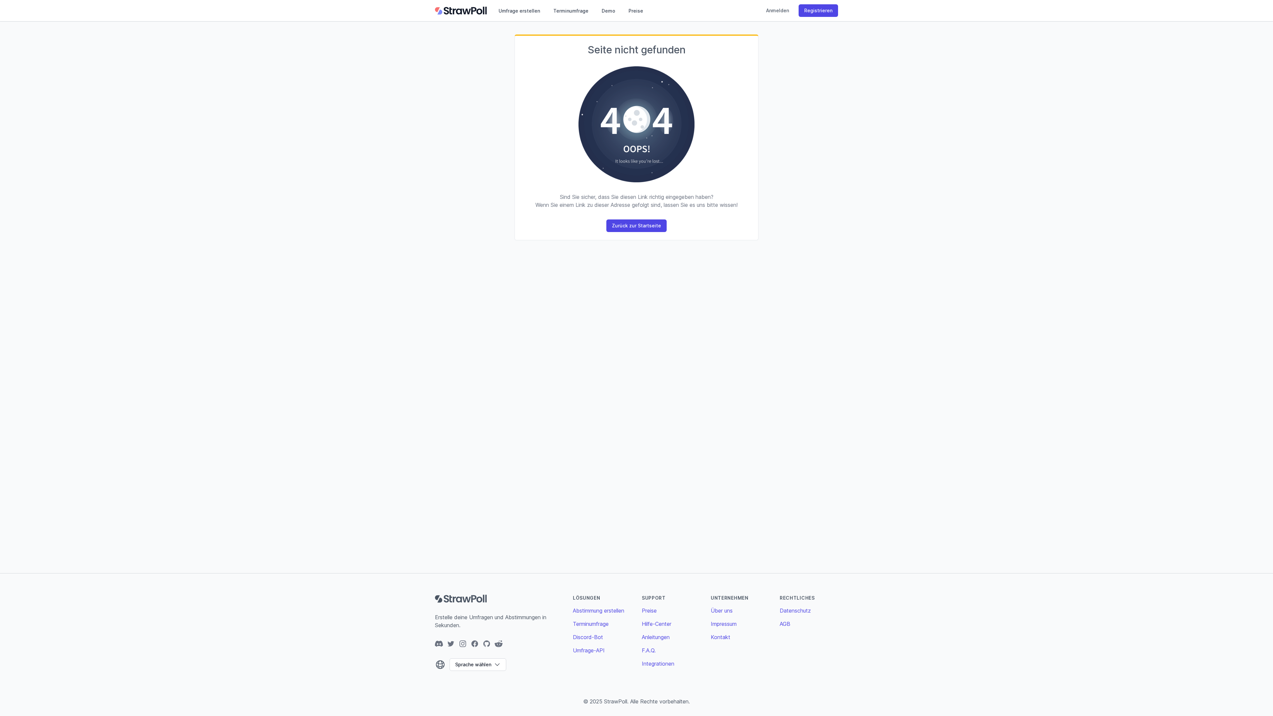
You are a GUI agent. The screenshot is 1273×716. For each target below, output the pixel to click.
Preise (636, 11)
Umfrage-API (589, 650)
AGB (785, 624)
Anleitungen (656, 637)
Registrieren (818, 10)
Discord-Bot (588, 637)
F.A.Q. (649, 650)
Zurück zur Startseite (636, 225)
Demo (608, 11)
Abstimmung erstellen (598, 610)
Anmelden (777, 10)
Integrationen (658, 663)
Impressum (724, 624)
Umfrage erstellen (519, 11)
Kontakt (720, 637)
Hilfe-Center (656, 624)
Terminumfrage (570, 11)
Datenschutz (795, 610)
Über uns (722, 610)
